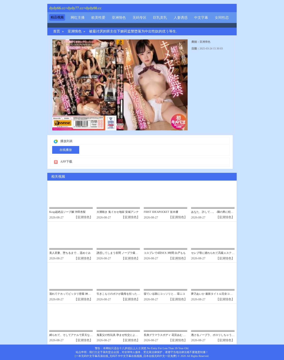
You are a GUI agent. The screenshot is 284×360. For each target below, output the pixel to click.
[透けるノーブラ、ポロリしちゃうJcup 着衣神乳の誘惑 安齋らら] (213, 319)
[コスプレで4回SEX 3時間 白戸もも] (165, 236)
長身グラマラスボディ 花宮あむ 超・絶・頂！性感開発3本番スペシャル (187, 335)
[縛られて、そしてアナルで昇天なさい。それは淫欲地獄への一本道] (71, 319)
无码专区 (139, 18)
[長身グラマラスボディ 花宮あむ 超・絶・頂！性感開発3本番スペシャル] (165, 319)
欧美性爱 (98, 18)
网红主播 (78, 18)
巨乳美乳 (160, 18)
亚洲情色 (119, 18)
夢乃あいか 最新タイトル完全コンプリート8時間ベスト (224, 293)
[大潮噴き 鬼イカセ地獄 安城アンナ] (118, 196)
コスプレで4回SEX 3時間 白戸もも (165, 252)
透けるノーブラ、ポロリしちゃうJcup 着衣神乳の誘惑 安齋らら (229, 335)
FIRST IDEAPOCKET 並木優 (161, 212)
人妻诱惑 (181, 18)
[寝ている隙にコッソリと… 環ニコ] (165, 278)
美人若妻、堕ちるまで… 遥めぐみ (70, 252)
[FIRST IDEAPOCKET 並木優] (165, 196)
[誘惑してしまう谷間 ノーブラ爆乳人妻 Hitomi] (118, 236)
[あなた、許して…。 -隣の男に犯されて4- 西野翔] (213, 196)
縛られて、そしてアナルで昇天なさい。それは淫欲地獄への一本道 (89, 335)
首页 (56, 31)
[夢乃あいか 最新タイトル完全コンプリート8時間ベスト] (213, 278)
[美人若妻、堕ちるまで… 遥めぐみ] (71, 236)
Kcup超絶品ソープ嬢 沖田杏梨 (67, 212)
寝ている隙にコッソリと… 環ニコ (164, 293)
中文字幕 (201, 18)
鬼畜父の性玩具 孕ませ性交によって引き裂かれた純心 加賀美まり (137, 335)
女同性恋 (222, 18)
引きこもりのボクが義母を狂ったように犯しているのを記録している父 (140, 293)
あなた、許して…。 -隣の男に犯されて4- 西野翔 (220, 212)
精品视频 (57, 17)
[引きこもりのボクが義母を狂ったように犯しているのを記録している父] (118, 278)
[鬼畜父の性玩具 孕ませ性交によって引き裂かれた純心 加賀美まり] (118, 319)
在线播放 (66, 149)
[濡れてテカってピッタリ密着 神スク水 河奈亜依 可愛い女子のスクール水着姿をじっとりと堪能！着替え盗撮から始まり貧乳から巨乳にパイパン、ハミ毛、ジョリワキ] (71, 278)
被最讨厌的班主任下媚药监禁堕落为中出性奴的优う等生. (133, 31)
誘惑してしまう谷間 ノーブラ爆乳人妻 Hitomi (124, 252)
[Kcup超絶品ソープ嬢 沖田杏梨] (71, 196)
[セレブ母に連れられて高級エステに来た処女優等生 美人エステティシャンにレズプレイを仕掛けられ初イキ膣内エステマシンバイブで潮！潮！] (213, 236)
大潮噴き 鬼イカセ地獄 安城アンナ (118, 212)
